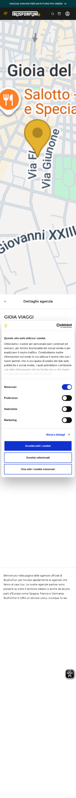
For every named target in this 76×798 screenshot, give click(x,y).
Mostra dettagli (55, 434)
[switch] (67, 398)
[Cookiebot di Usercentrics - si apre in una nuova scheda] (56, 325)
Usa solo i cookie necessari (38, 469)
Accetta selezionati (38, 457)
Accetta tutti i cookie (38, 445)
